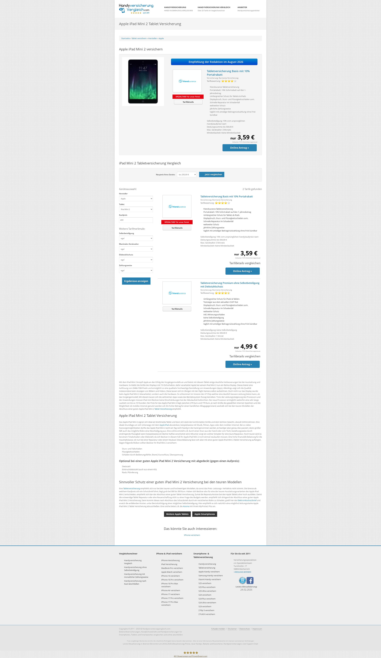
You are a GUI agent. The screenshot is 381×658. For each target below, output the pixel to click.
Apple (161, 38)
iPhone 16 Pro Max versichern (169, 585)
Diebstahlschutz (126, 254)
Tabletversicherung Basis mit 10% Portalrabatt (226, 196)
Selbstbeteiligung (126, 233)
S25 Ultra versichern (207, 591)
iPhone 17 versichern (170, 594)
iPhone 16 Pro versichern (172, 579)
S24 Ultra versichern (207, 602)
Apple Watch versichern (171, 572)
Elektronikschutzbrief (247, 500)
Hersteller (152, 38)
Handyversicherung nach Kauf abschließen (135, 582)
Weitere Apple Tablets (177, 514)
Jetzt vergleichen (213, 174)
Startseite (125, 38)
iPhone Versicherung (170, 560)
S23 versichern (205, 606)
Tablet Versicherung (163, 409)
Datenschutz (244, 629)
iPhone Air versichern (170, 590)
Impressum (257, 629)
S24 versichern (205, 594)
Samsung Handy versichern (211, 575)
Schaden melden (218, 629)
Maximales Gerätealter (129, 244)
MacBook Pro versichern (172, 568)
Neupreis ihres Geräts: (165, 174)
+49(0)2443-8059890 (242, 572)
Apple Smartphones (205, 514)
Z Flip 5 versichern (206, 610)
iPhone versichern (192, 535)
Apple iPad (164, 425)
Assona (186, 506)
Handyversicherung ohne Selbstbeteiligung (135, 568)
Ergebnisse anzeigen (136, 281)
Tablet (121, 204)
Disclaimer (232, 629)
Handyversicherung (207, 564)
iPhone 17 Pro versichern (172, 598)
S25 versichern (205, 583)
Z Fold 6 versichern (207, 614)
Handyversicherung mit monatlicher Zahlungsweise (136, 575)
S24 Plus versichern (207, 598)
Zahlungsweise (125, 265)
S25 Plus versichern (207, 587)
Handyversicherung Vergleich (133, 562)
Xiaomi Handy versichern (210, 579)
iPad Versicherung (169, 564)
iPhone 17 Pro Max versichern (169, 603)
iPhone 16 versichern (170, 575)
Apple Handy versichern (209, 571)
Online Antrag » (239, 147)
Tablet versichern (139, 38)
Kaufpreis (123, 215)
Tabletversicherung (131, 488)
